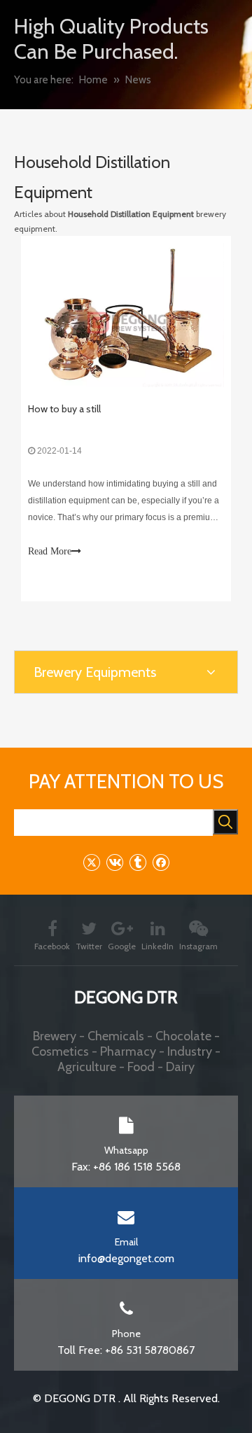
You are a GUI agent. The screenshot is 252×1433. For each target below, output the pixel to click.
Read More (49, 551)
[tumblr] (137, 862)
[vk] (114, 862)
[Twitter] (91, 862)
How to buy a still (64, 409)
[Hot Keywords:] (225, 821)
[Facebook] (160, 862)
